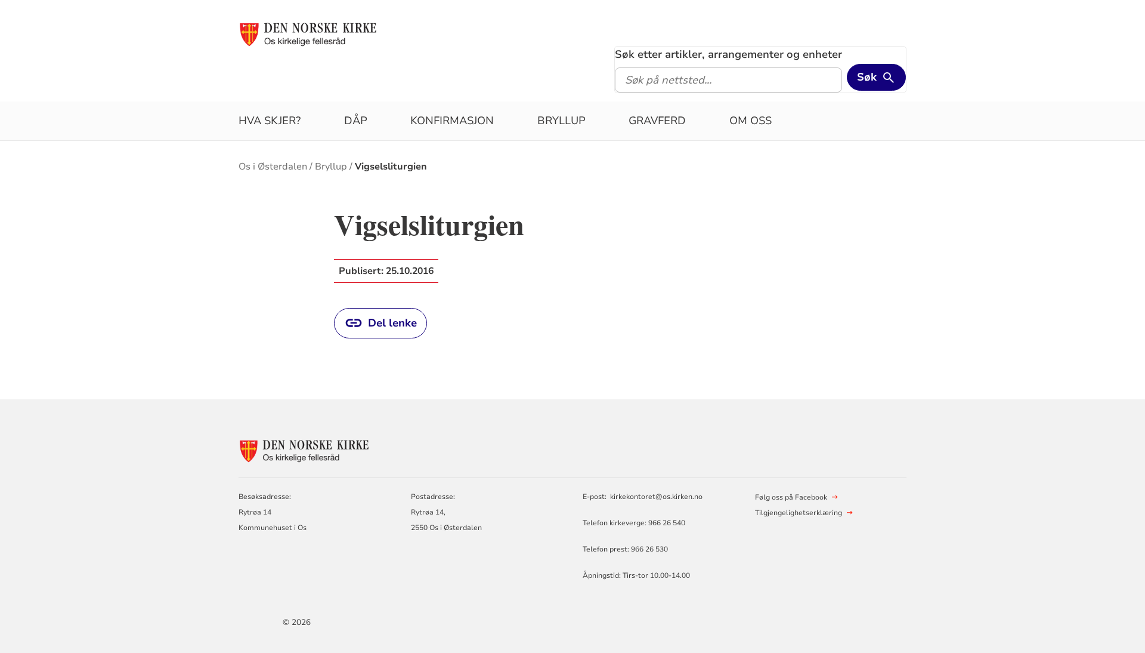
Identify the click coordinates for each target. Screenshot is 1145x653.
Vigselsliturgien (391, 166)
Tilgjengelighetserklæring (798, 513)
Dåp (355, 120)
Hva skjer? (270, 120)
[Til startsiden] (308, 34)
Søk (867, 77)
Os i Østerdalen (273, 166)
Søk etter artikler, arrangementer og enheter (728, 54)
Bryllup (561, 120)
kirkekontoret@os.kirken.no (656, 496)
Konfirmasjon (452, 120)
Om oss (750, 120)
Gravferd (657, 120)
